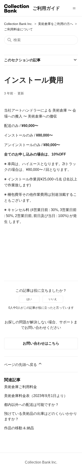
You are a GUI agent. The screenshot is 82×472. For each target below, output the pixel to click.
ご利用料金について (18, 29)
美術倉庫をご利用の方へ (55, 24)
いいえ (53, 299)
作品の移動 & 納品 (19, 428)
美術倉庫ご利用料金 (20, 387)
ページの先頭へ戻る (21, 365)
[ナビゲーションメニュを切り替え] (74, 8)
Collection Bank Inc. (18, 24)
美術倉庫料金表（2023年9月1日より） (35, 396)
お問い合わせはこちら (41, 343)
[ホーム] (16, 9)
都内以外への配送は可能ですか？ (31, 405)
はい (29, 299)
